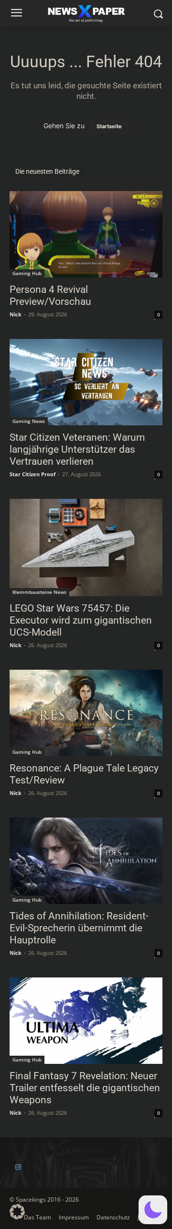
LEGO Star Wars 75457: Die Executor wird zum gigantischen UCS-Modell (81, 620)
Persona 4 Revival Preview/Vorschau (50, 295)
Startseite (109, 126)
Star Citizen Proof (32, 474)
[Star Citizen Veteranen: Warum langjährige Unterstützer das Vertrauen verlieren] (86, 382)
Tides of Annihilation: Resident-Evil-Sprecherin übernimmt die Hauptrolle (79, 928)
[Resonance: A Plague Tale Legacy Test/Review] (86, 713)
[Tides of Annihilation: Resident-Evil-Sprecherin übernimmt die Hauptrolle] (86, 861)
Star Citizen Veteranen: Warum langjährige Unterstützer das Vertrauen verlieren (77, 449)
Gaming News (28, 421)
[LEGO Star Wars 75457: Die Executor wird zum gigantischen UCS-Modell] (86, 547)
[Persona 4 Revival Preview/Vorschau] (86, 234)
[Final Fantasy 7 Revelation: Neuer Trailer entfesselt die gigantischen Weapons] (86, 1020)
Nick (16, 314)
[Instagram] (18, 1167)
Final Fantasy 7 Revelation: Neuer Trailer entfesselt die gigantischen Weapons (85, 1088)
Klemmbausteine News (39, 592)
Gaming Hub (27, 273)
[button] (153, 1209)
